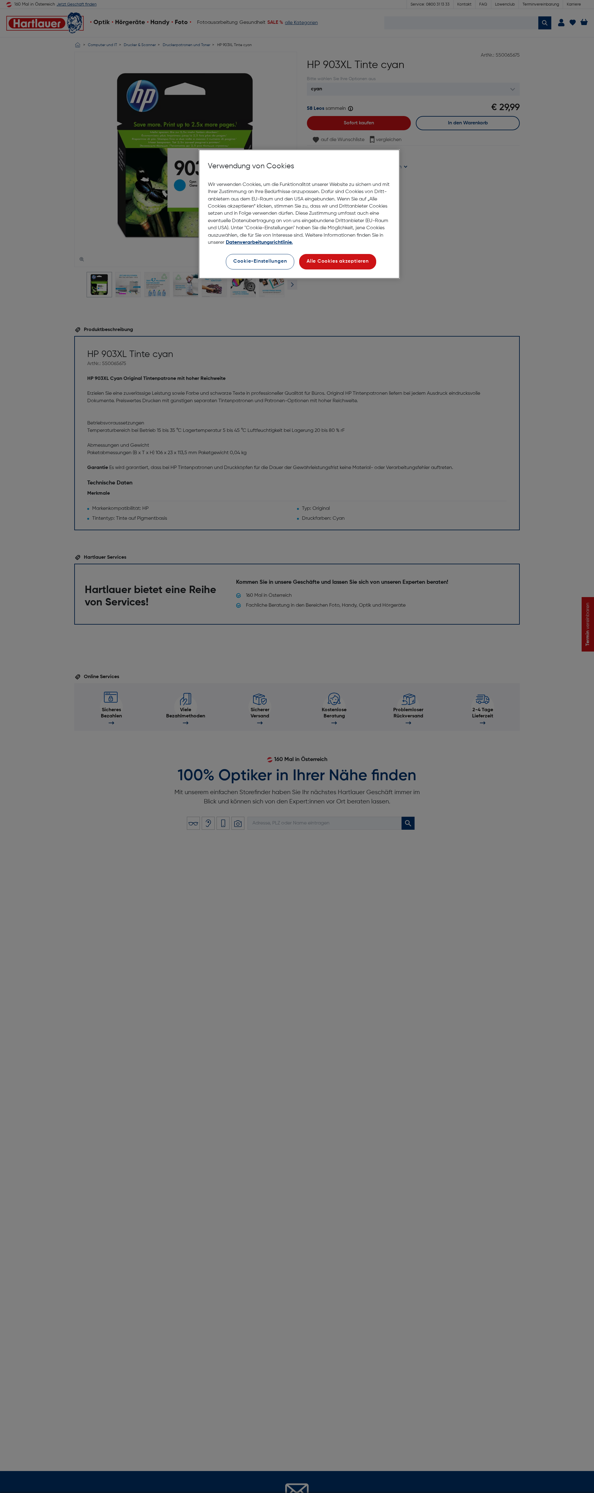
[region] (299, 214)
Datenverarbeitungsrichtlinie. (259, 242)
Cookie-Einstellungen (260, 261)
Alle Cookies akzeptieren (338, 261)
